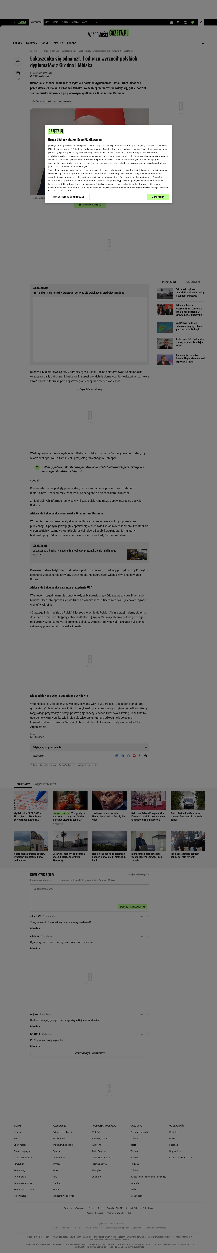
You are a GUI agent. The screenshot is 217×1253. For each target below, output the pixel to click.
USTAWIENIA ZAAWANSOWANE (68, 197)
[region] (108, 164)
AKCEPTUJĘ (158, 197)
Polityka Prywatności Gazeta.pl (142, 187)
